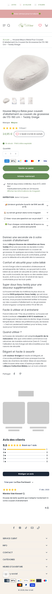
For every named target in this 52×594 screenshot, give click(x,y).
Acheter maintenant (26, 176)
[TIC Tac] (26, 528)
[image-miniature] (6, 100)
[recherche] (9, 25)
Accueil (6, 39)
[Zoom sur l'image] (26, 73)
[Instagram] (20, 528)
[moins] (5, 153)
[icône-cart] (46, 25)
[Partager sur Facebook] (14, 374)
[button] (26, 168)
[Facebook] (14, 528)
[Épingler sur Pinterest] (20, 374)
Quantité (7, 148)
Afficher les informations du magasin (23, 191)
